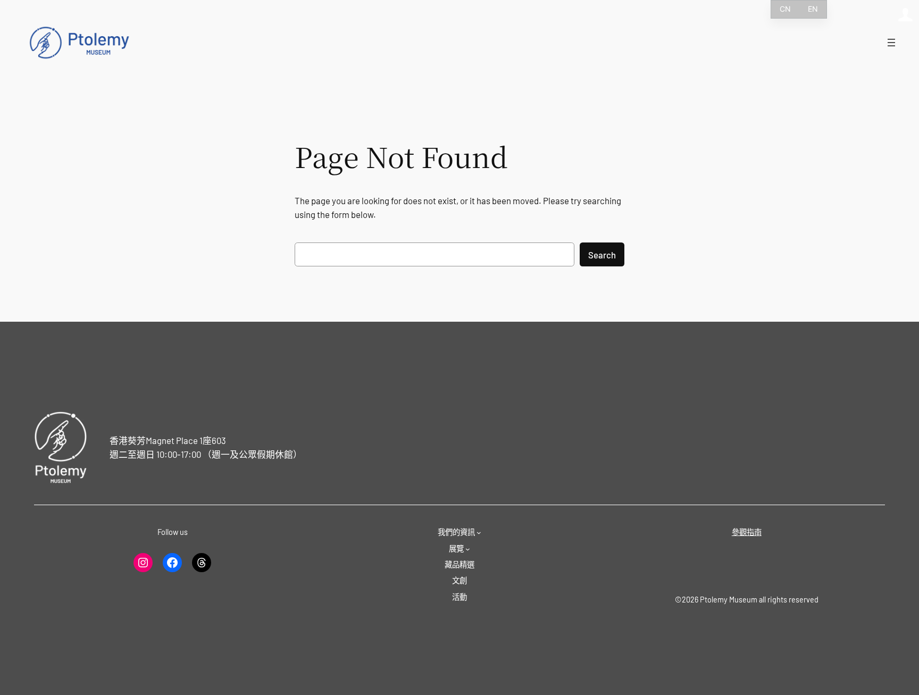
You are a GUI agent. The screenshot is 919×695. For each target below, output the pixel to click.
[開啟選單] (891, 42)
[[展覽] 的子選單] (467, 549)
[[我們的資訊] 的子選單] (479, 532)
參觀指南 (747, 532)
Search (602, 254)
